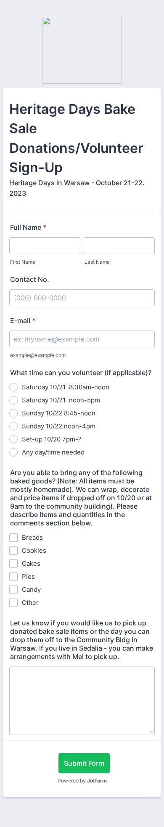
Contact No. (29, 279)
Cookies (34, 550)
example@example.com (38, 355)
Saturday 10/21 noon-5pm (61, 400)
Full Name (28, 227)
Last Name (97, 262)
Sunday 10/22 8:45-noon (58, 413)
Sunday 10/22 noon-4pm (58, 426)
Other (30, 602)
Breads (32, 537)
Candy (31, 589)
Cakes (31, 563)
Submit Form (84, 763)
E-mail (22, 320)
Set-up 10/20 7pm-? (52, 439)
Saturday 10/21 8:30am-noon (65, 387)
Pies (28, 576)
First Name (22, 262)
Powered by (82, 780)
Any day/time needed (53, 452)
